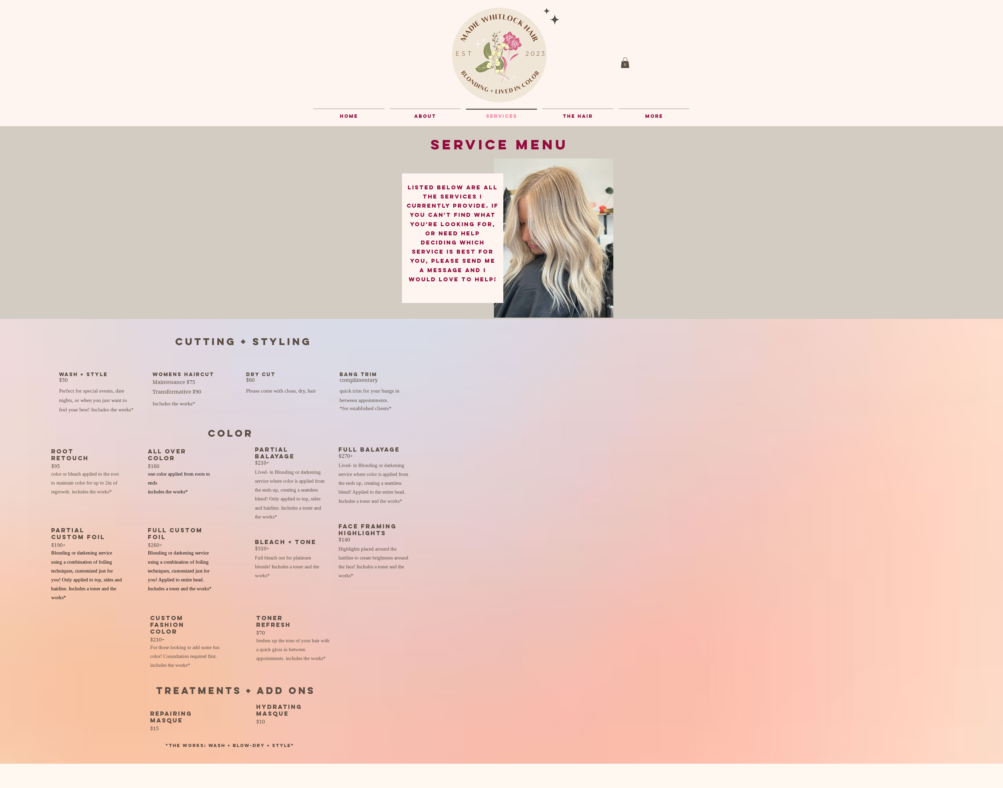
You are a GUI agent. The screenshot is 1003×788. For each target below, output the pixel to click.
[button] (625, 62)
